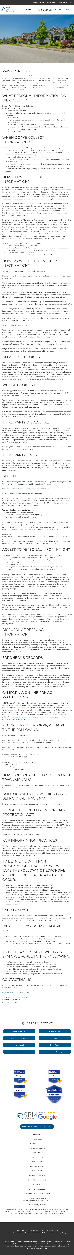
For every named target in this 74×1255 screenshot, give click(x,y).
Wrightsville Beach (55, 1031)
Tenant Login (37, 1157)
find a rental (38, 2)
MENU (29, 10)
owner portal (51, 2)
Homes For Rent (37, 1166)
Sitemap (51, 1233)
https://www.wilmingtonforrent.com (16, 992)
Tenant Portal (65, 2)
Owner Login (37, 1139)
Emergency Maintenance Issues (37, 1194)
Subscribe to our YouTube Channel (37, 1127)
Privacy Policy (61, 1233)
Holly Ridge (54, 1045)
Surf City (19, 1052)
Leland (54, 1038)
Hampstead (19, 1045)
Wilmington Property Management (40, 1209)
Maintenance (37, 1162)
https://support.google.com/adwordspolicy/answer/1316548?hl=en (27, 489)
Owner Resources (37, 1148)
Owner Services (37, 1144)
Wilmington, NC (19, 1031)
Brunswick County (55, 1052)
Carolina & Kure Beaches (19, 1038)
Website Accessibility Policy (37, 1248)
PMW (43, 1233)
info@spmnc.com (21, 1209)
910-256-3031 (47, 10)
